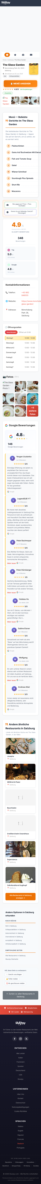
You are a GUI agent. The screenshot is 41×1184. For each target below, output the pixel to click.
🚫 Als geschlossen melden (15, 983)
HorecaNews (30, 1162)
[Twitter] (26, 1038)
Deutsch (20, 1143)
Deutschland (20, 1070)
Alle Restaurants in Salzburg (15, 955)
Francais (20, 1139)
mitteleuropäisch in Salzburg (15, 944)
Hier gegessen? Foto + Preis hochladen (21, 205)
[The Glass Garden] (7, 101)
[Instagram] (20, 1038)
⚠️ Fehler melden (12, 979)
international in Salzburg (14, 937)
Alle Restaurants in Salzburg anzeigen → (21, 896)
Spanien (21, 1066)
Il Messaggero (19, 1162)
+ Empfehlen (8, 93)
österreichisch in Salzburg (14, 933)
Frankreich (20, 1062)
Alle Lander (20, 1053)
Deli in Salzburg (10, 926)
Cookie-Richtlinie (20, 1111)
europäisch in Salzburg (13, 940)
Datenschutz (20, 1103)
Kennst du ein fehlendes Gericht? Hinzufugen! (22, 212)
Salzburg (10, 60)
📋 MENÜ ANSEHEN (20, 83)
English (20, 1131)
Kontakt (20, 1098)
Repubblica (8, 1162)
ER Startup (27, 1166)
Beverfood (6, 1166)
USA (20, 1075)
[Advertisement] (20, 29)
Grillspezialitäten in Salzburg (15, 929)
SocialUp (36, 1166)
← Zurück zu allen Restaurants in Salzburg (20, 995)
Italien (20, 1058)
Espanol (20, 1135)
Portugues (20, 1148)
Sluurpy (20, 1079)
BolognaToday (16, 1166)
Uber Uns (20, 1094)
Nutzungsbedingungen (20, 1107)
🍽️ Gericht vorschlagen (14, 974)
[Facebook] (14, 1038)
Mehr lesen (11, 563)
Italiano (20, 1126)
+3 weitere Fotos (32, 410)
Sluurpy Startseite (11, 959)
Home (4, 60)
